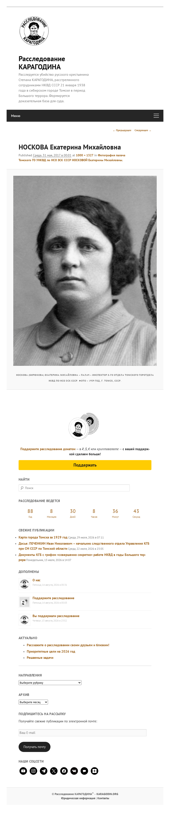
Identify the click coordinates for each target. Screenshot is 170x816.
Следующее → (143, 130)
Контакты (103, 798)
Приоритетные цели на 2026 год (51, 651)
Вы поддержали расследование (56, 616)
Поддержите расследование (53, 598)
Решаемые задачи (40, 657)
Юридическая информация (78, 798)
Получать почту (34, 747)
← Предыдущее (122, 130)
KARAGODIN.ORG (107, 794)
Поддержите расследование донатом (47, 449)
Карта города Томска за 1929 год (43, 537)
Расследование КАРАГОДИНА (42, 62)
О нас (37, 580)
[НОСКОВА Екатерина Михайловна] (85, 271)
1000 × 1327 (84, 155)
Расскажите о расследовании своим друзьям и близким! (68, 645)
